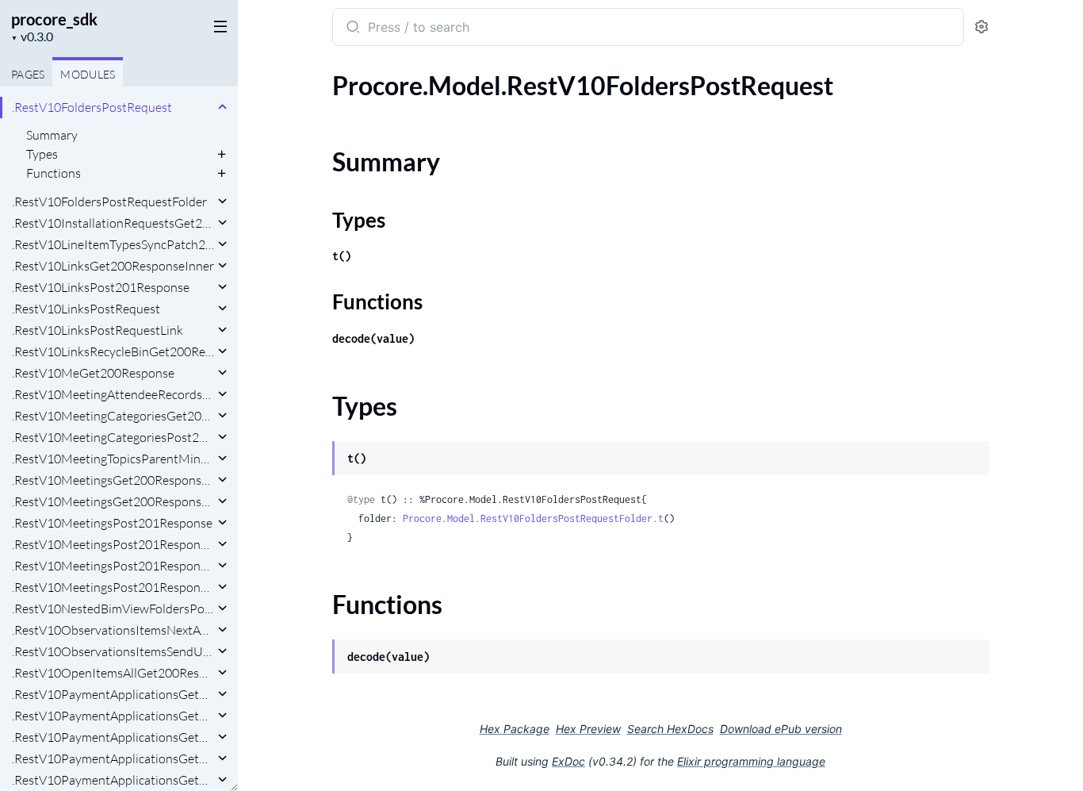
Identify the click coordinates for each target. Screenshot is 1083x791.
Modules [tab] (87, 74)
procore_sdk (54, 19)
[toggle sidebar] (217, 25)
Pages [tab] (27, 74)
